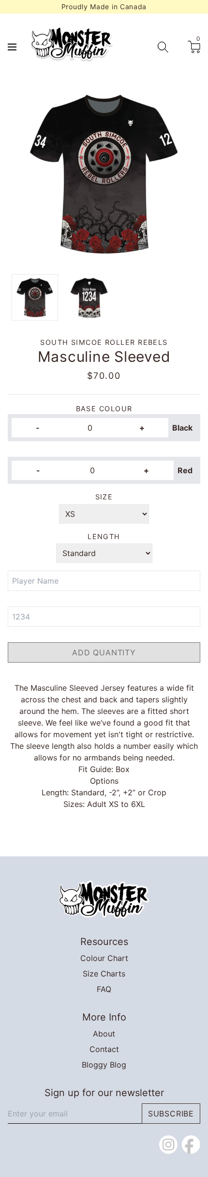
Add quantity (104, 652)
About (104, 1033)
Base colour (104, 408)
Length (104, 536)
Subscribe (171, 1113)
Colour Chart (104, 958)
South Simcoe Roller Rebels (103, 342)
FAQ (104, 989)
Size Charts (104, 973)
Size (104, 497)
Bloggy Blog (104, 1064)
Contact (104, 1049)
